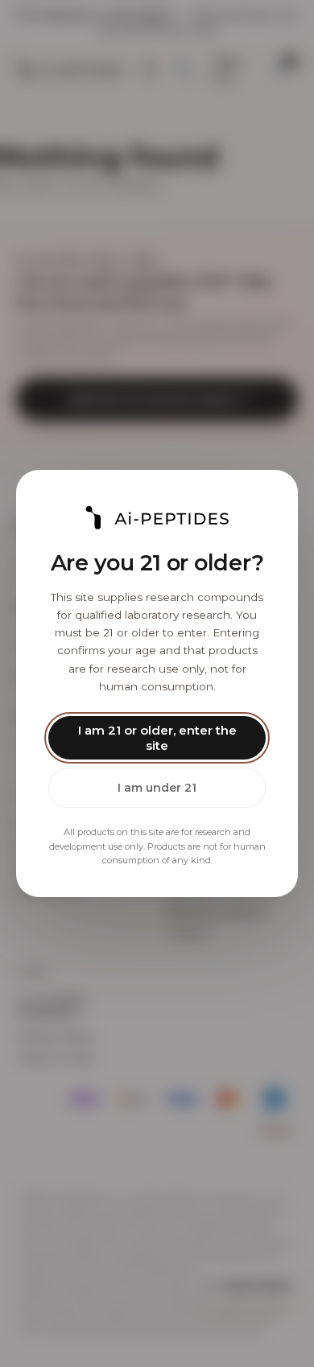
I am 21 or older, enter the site (157, 738)
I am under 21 (157, 787)
